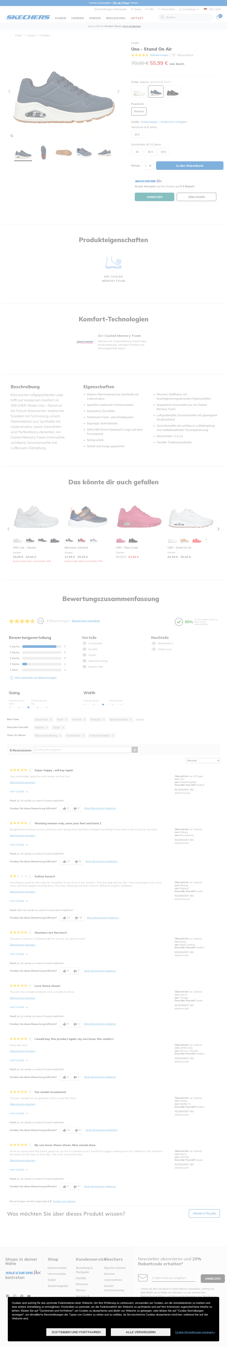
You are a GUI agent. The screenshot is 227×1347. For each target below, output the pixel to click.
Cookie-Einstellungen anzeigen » (195, 1332)
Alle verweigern (141, 1332)
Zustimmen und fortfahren (76, 1332)
